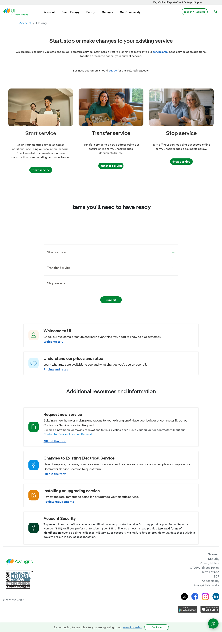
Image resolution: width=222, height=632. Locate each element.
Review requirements (59, 501)
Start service (40, 170)
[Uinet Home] (17, 11)
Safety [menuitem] (90, 12)
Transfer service (111, 165)
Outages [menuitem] (107, 12)
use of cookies (132, 627)
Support (199, 2)
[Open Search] (215, 12)
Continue (156, 627)
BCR (216, 576)
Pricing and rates (56, 369)
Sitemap (213, 554)
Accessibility (210, 581)
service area (160, 51)
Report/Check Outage (179, 2)
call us (113, 70)
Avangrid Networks (206, 585)
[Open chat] (213, 623)
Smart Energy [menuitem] (70, 12)
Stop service (181, 161)
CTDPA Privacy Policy (204, 567)
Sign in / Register (194, 12)
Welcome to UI (54, 341)
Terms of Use (210, 572)
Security (213, 559)
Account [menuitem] (49, 12)
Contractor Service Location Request (68, 434)
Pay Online (159, 2)
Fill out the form (55, 441)
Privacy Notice (209, 563)
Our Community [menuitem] (130, 12)
